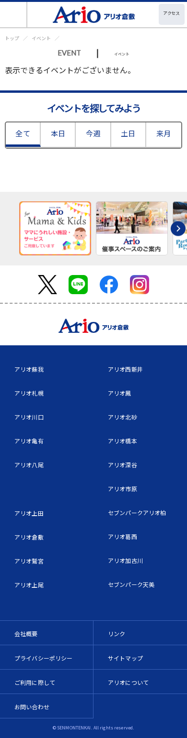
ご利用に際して (34, 682)
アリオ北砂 (122, 417)
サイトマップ (125, 658)
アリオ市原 (122, 489)
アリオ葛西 (122, 536)
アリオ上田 (29, 513)
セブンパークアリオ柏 (137, 512)
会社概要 (26, 633)
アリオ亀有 (29, 441)
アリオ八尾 (29, 465)
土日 (128, 133)
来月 (163, 133)
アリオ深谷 (122, 465)
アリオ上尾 (29, 585)
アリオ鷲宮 (29, 561)
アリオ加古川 (125, 560)
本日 (58, 133)
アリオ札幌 (29, 393)
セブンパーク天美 (131, 584)
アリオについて (128, 682)
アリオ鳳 (119, 393)
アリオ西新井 (125, 369)
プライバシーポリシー (43, 658)
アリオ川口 (29, 417)
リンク (116, 633)
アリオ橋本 (122, 441)
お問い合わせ (31, 707)
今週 (93, 133)
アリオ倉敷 (29, 537)
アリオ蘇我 (29, 369)
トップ (12, 38)
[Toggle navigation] (13, 14)
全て (22, 133)
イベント (41, 38)
